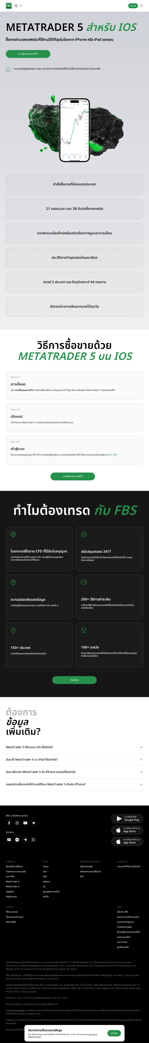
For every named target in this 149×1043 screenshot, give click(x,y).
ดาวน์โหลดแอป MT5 (28, 54)
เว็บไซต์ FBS (111, 455)
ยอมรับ (114, 1033)
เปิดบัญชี (133, 6)
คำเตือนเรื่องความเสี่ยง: (16, 1010)
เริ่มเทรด (74, 680)
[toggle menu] (141, 6)
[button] (74, 748)
